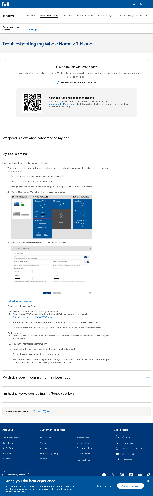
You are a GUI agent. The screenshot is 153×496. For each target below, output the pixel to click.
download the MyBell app (61, 104)
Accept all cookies (130, 485)
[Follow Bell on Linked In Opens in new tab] (131, 474)
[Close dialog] (148, 481)
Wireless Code (83, 443)
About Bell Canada (11, 437)
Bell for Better (8, 448)
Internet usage (105, 15)
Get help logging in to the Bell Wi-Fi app (32, 317)
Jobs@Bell (7, 453)
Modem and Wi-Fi (49, 15)
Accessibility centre (15, 474)
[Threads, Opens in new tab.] (149, 474)
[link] (117, 437)
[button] (34, 29)
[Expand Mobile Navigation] (148, 4)
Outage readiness (85, 448)
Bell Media (7, 458)
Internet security (85, 15)
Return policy (45, 437)
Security (43, 448)
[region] (76, 486)
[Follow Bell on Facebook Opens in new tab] (104, 474)
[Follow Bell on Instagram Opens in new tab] (122, 475)
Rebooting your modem (20, 301)
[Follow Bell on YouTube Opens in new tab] (140, 474)
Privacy (42, 443)
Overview (30, 15)
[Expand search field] (134, 4)
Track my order (83, 453)
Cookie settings (105, 486)
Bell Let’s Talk (8, 443)
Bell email (67, 15)
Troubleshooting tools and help (133, 15)
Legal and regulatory (48, 453)
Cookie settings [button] (83, 460)
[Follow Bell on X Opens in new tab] (113, 475)
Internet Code (83, 437)
